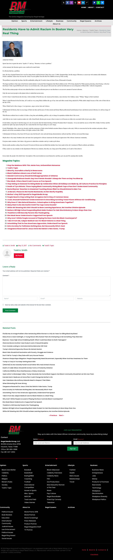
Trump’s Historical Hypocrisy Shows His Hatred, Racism (22, 349)
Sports (24, 21)
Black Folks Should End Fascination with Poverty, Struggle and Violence (28, 352)
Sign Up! (73, 449)
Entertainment (36, 21)
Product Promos (30, 524)
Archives (98, 21)
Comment (6, 275)
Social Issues (7, 538)
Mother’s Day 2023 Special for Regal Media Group (27, 194)
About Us (56, 24)
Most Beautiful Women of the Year (56, 486)
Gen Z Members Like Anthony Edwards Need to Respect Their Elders (26, 380)
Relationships (75, 479)
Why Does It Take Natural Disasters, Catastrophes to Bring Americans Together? (40, 202)
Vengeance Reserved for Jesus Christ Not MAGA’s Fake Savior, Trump (36, 229)
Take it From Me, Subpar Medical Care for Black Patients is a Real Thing (36, 221)
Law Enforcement (8, 529)
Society (5, 485)
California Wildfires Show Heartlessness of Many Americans (24, 371)
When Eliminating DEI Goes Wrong (15, 383)
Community (71, 21)
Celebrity (5, 473)
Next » (61, 415)
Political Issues (7, 512)
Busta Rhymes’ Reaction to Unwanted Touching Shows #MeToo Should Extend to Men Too (44, 189)
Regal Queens (85, 21)
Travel (72, 482)
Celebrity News (52, 476)
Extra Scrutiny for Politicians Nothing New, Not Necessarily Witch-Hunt (36, 226)
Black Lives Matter (9, 470)
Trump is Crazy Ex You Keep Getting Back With (19, 362)
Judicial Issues (7, 526)
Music (49, 490)
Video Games (29, 502)
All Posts (19, 255)
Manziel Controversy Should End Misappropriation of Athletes (32, 176)
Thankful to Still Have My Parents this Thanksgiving (28, 213)
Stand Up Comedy (54, 499)
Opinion (14, 21)
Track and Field (30, 499)
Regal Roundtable (54, 496)
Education (6, 518)
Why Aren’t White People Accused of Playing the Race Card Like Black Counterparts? (42, 218)
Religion (5, 479)
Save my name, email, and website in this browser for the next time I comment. (28, 305)
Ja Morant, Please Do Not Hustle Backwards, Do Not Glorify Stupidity (35, 192)
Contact (4, 437)
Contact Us (102, 550)
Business (59, 21)
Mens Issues (74, 476)
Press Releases (30, 521)
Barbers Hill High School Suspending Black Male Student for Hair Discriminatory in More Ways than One (49, 210)
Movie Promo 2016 (31, 512)
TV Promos (28, 530)
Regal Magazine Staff (32, 527)
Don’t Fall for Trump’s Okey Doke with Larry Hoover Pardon (23, 355)
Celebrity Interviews (54, 473)
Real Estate (96, 485)
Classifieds (94, 555)
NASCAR (27, 496)
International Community (7, 522)
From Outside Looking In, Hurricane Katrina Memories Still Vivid (25, 346)
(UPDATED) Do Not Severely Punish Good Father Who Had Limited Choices (29, 365)
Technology (96, 488)
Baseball (27, 470)
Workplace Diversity (99, 496)
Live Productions (53, 482)
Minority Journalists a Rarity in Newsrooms (24, 170)
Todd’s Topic (94, 30)
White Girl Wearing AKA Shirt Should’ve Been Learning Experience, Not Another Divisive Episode (46, 207)
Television (51, 502)
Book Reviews (7, 515)
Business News (98, 470)
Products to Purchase (100, 482)
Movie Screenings (31, 518)
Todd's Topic (49, 245)
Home (79, 30)
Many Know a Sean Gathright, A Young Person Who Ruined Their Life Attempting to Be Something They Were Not (42, 337)
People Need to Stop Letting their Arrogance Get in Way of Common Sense (38, 197)
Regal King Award (8, 535)
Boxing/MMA (29, 476)
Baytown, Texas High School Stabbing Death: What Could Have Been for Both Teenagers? (34, 340)
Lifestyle (49, 21)
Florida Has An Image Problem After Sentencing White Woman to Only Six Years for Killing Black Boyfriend (40, 334)
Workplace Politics (99, 499)
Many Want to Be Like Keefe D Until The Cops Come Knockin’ (32, 205)
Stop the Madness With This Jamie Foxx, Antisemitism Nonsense (33, 165)
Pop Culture (51, 493)
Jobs (94, 476)
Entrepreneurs (97, 473)
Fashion (73, 470)
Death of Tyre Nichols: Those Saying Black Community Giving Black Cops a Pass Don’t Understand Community (52, 186)
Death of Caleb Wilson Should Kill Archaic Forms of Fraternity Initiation (28, 368)
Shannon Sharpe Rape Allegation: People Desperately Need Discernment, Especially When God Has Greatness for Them (45, 359)
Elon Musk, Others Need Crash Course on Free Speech (29, 181)
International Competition (29, 486)
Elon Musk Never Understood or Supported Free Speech (30, 215)
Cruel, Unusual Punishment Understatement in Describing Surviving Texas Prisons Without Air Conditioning (51, 200)
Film (48, 479)
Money (94, 479)
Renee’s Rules (7, 482)
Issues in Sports (30, 490)
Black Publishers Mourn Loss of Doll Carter (24, 173)
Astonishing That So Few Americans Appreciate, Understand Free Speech (37, 223)
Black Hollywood (53, 470)
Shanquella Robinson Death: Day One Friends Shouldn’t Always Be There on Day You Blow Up (45, 178)
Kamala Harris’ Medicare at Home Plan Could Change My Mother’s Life (28, 377)
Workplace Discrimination (97, 492)
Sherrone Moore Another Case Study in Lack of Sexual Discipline (25, 343)
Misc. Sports (29, 493)
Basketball (28, 473)
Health (72, 473)
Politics (4, 476)
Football (27, 482)
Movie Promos (29, 515)
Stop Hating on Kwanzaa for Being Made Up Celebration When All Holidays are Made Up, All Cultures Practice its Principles (57, 184)
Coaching (28, 479)
